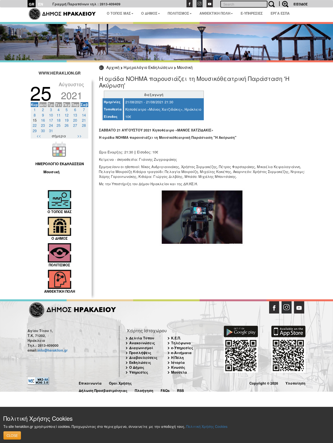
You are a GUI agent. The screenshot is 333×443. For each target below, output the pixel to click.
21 (84, 120)
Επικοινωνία (90, 382)
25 (58, 125)
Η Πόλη (177, 357)
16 (43, 120)
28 (84, 125)
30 (43, 130)
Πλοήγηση (144, 390)
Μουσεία (179, 372)
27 (75, 125)
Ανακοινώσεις (142, 342)
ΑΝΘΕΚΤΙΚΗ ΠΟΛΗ (214, 13)
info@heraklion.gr (53, 350)
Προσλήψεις (140, 352)
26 (67, 125)
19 (67, 120)
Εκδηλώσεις (140, 362)
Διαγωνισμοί (141, 347)
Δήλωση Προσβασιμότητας (103, 390)
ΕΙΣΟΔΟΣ (301, 4)
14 (84, 115)
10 (51, 115)
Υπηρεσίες (138, 372)
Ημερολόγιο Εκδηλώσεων (148, 67)
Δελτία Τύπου (141, 337)
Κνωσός (178, 367)
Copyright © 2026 (263, 382)
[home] (65, 14)
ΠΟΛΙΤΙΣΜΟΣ (178, 13)
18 (58, 120)
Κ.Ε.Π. (176, 337)
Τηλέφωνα (181, 342)
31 (51, 130)
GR (31, 4)
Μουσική (185, 67)
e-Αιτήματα (181, 352)
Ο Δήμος (136, 367)
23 (43, 125)
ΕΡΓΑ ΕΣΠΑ (280, 13)
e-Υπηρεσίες (182, 347)
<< (39, 135)
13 (75, 115)
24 (51, 125)
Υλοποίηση (295, 382)
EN (40, 4)
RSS (180, 390)
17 (51, 120)
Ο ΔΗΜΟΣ (149, 13)
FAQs (165, 390)
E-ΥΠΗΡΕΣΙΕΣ (252, 13)
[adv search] (283, 3)
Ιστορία (178, 362)
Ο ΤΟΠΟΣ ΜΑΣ (119, 13)
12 (67, 115)
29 (35, 130)
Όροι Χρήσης (120, 382)
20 (75, 120)
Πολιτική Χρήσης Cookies (206, 426)
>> (79, 135)
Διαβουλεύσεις (143, 357)
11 (58, 115)
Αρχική (112, 67)
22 (35, 125)
